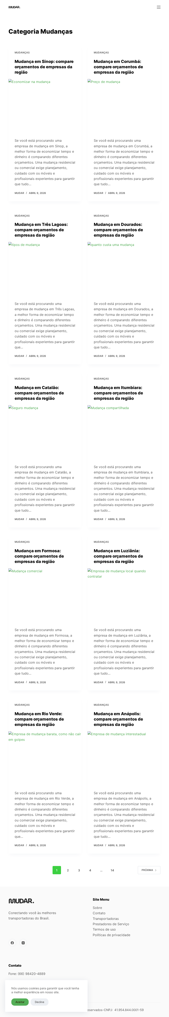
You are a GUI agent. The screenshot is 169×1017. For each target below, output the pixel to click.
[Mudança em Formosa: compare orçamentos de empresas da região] (44, 595)
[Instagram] (23, 943)
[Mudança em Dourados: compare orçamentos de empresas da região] (124, 269)
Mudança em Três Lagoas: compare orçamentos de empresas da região (41, 230)
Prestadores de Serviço (111, 924)
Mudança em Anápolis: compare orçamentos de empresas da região (118, 719)
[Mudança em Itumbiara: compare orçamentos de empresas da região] (124, 432)
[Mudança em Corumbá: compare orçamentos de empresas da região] (124, 106)
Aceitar (20, 1002)
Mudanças (22, 52)
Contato (99, 913)
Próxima (147, 870)
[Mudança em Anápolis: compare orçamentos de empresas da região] (124, 758)
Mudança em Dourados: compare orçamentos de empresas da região (118, 230)
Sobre (97, 908)
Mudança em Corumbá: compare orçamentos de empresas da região (118, 67)
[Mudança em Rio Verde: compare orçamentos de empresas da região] (44, 758)
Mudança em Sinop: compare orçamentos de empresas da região (44, 67)
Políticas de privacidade (111, 935)
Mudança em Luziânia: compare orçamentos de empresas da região (118, 556)
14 (112, 870)
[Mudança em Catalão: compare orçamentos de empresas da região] (44, 432)
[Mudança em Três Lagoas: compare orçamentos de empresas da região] (44, 269)
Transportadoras (106, 919)
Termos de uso (104, 929)
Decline (39, 1002)
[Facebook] (12, 943)
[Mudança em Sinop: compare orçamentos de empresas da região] (44, 106)
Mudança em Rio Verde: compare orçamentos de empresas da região (39, 719)
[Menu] (159, 7)
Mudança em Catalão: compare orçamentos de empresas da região (39, 393)
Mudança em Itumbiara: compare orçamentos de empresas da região (118, 393)
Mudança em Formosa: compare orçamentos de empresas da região (39, 556)
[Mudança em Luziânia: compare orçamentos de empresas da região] (124, 595)
